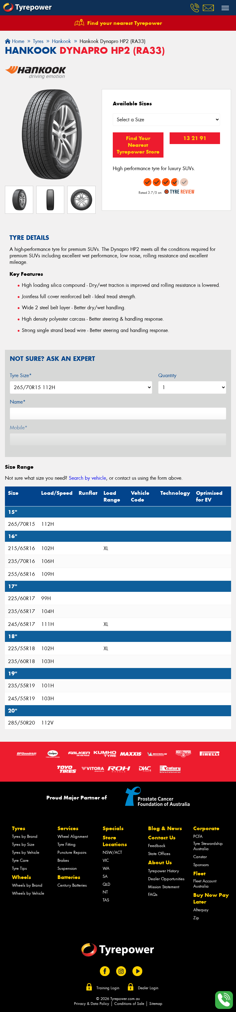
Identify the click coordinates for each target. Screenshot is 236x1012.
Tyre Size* (21, 375)
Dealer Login (148, 988)
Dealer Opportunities (166, 878)
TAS (106, 900)
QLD (106, 884)
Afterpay (200, 909)
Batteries (68, 877)
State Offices (159, 853)
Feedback (156, 845)
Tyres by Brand (24, 836)
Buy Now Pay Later (211, 898)
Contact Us (161, 837)
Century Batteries (72, 885)
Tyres (18, 828)
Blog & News (165, 828)
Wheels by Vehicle (28, 893)
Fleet (199, 873)
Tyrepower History (163, 870)
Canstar (200, 856)
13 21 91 (194, 138)
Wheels (21, 877)
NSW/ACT (112, 852)
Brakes (63, 860)
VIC (106, 860)
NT (105, 892)
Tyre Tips (19, 868)
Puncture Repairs (71, 852)
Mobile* (18, 427)
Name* (18, 402)
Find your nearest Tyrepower (124, 23)
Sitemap (155, 1003)
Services (67, 828)
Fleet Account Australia (204, 883)
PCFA (198, 836)
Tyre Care (20, 860)
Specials (113, 828)
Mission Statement (163, 886)
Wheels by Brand (27, 885)
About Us (160, 862)
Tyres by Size (23, 844)
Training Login (107, 988)
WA (106, 868)
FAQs (152, 894)
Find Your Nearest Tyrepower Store (138, 145)
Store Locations (115, 841)
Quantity (167, 375)
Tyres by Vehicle (25, 852)
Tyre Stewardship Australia (208, 846)
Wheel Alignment (72, 836)
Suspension (67, 868)
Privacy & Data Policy (91, 1003)
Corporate (206, 828)
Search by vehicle (87, 478)
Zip (196, 917)
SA (105, 876)
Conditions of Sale (129, 1003)
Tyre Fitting (66, 844)
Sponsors (201, 864)
